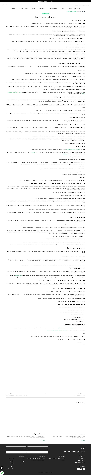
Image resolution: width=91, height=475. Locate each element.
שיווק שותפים (22, 463)
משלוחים (12, 460)
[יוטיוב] (9, 469)
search (3, 5)
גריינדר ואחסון (42, 8)
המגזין (33, 8)
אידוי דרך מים (68, 149)
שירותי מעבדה (11, 458)
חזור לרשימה (45, 394)
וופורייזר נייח (78, 149)
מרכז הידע (13, 8)
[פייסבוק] (12, 469)
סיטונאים (12, 461)
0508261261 (78, 6)
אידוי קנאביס (47, 13)
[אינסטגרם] (6, 469)
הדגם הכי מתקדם (73, 328)
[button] (1, 468)
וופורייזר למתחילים (18, 275)
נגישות (23, 461)
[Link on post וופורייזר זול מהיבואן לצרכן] (25, 418)
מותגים (63, 8)
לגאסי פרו (33, 152)
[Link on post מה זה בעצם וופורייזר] (65, 418)
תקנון (23, 458)
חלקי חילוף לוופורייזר (53, 8)
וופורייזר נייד (73, 149)
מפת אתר (12, 463)
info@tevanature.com (79, 462)
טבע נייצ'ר (83, 11)
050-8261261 (80, 460)
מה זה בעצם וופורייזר (80, 434)
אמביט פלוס (65, 154)
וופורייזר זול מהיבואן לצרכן (38, 434)
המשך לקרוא (83, 440)
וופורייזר (70, 8)
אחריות (23, 460)
